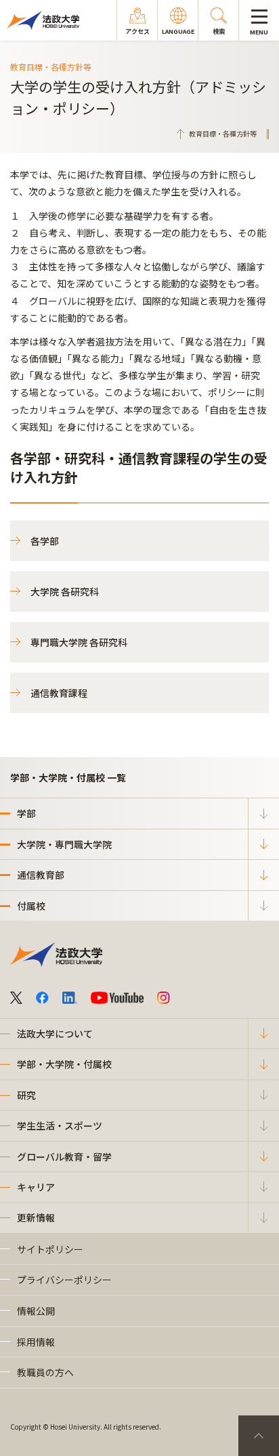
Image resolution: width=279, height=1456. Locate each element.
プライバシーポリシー (64, 1279)
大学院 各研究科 (64, 591)
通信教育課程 (58, 693)
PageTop (258, 1435)
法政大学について (55, 1033)
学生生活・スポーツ (59, 1125)
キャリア (36, 1187)
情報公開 (36, 1310)
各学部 (44, 541)
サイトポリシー (50, 1249)
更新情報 (36, 1217)
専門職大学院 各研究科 (78, 642)
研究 (26, 1095)
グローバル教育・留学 (64, 1156)
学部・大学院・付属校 (64, 1064)
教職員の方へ (45, 1372)
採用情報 (36, 1342)
